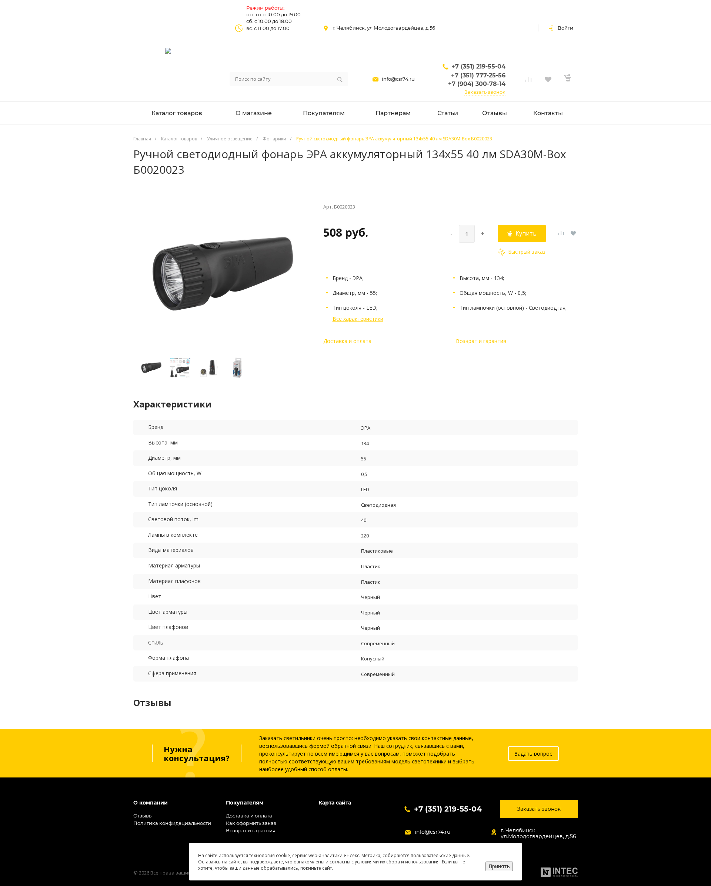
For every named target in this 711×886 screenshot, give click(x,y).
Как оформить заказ (251, 823)
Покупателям (244, 803)
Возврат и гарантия (481, 340)
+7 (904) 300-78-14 (476, 83)
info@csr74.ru (398, 79)
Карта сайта (334, 803)
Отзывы (143, 816)
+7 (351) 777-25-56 (478, 75)
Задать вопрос (533, 753)
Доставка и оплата (347, 340)
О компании (150, 803)
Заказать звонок (484, 92)
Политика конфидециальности (172, 823)
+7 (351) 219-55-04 (478, 66)
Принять (499, 866)
